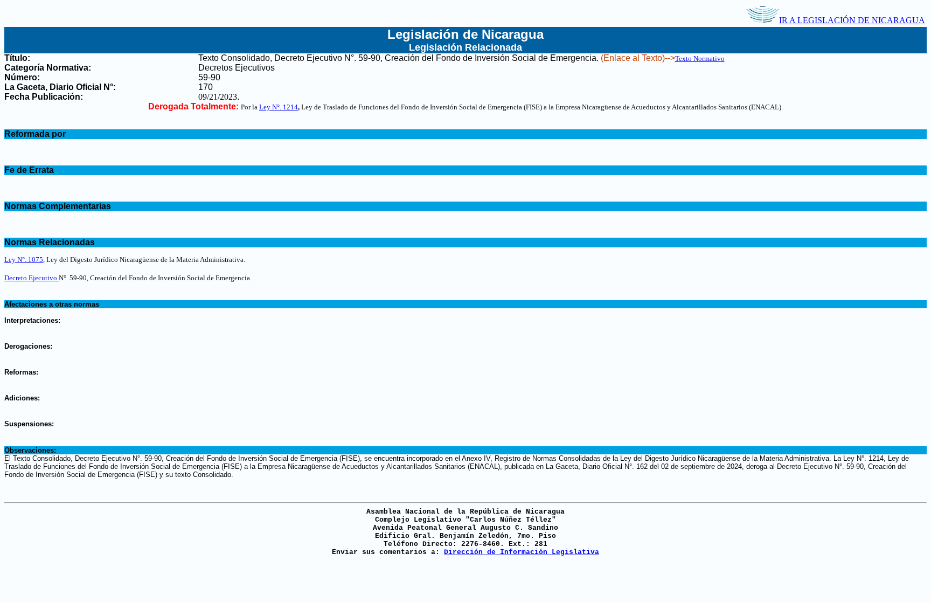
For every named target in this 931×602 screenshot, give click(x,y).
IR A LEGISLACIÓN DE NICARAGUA (852, 20)
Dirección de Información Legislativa (521, 552)
